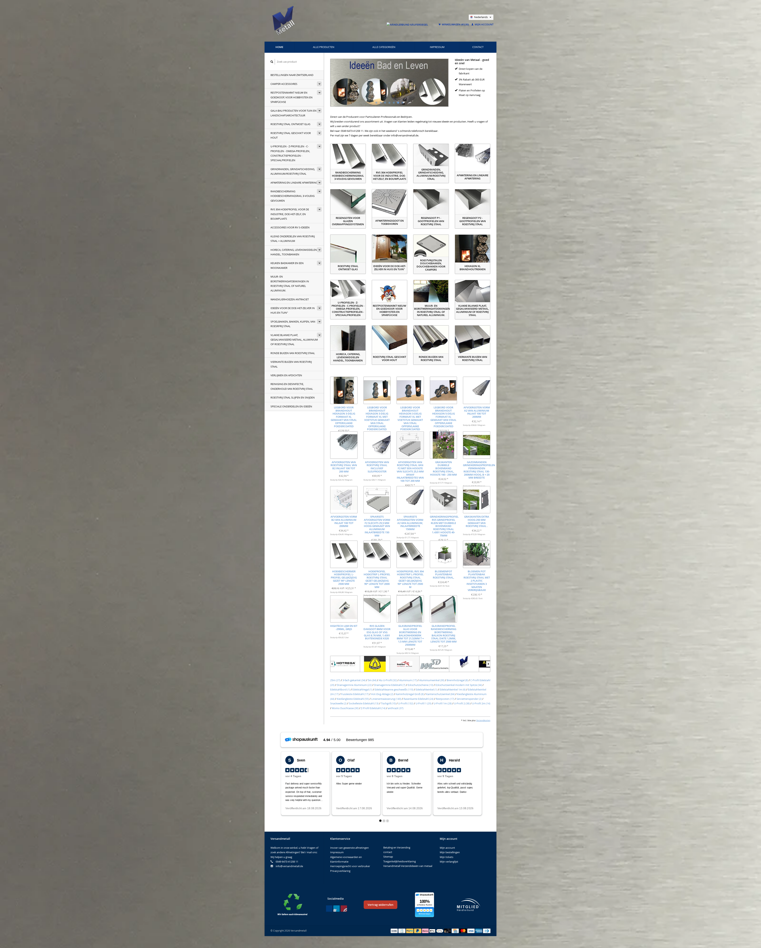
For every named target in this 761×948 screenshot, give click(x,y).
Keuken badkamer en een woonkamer (287, 265)
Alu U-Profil (388, 680)
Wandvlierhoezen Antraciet (290, 299)
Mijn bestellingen (450, 852)
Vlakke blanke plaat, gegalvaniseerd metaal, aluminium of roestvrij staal (294, 339)
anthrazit (395, 708)
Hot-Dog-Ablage (382, 694)
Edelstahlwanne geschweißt (394, 689)
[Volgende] (488, 664)
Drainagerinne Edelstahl (389, 685)
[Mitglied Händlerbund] (469, 904)
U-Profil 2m (481, 703)
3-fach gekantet (354, 680)
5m (372, 680)
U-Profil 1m (443, 703)
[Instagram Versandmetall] (344, 908)
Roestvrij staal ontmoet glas (290, 124)
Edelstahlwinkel (426, 689)
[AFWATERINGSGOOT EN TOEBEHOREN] (389, 203)
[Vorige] (332, 664)
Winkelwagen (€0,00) (455, 24)
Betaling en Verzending (396, 847)
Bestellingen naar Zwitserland (292, 75)
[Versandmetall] (405, 664)
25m (335, 680)
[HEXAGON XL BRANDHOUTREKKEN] (472, 248)
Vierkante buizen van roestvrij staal (291, 364)
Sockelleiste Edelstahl (364, 703)
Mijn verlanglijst (449, 861)
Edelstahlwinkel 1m (453, 689)
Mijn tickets (446, 857)
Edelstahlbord (340, 689)
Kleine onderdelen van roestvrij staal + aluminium (293, 239)
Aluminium (408, 680)
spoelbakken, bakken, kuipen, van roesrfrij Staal (293, 324)
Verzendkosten (483, 720)
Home (279, 47)
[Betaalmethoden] (395, 930)
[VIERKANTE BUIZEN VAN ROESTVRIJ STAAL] (472, 339)
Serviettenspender (469, 699)
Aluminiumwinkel (432, 680)
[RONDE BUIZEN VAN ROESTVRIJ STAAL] (431, 339)
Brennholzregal (457, 680)
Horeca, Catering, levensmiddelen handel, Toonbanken (294, 252)
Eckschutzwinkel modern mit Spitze (458, 685)
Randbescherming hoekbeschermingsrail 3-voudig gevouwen (293, 196)
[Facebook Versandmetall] (329, 908)
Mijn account (483, 24)
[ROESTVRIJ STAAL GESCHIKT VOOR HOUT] (389, 339)
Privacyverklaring (340, 871)
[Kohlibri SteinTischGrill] (345, 664)
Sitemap (388, 856)
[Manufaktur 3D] (375, 664)
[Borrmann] (464, 664)
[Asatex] (434, 664)
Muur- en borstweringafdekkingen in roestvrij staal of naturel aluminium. (290, 283)
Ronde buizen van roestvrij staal (293, 353)
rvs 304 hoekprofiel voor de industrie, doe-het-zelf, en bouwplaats (290, 214)
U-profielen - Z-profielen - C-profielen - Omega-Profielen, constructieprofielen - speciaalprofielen (290, 153)
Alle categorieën (383, 47)
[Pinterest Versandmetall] (336, 908)
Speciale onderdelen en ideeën (291, 406)
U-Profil (405, 703)
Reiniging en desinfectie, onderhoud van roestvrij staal (292, 386)
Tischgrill (388, 703)
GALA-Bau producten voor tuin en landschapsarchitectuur (293, 113)
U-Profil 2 (462, 703)
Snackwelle (338, 703)
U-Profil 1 (423, 703)
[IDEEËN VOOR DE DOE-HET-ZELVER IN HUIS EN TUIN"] (389, 248)
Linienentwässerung (386, 699)
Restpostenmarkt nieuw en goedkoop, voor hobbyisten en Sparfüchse (292, 97)
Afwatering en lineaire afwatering (294, 182)
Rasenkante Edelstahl (418, 699)
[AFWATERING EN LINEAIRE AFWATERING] (472, 158)
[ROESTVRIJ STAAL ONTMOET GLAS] (348, 248)
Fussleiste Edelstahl (355, 694)
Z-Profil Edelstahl (373, 708)
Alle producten (323, 47)
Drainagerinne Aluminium (354, 685)
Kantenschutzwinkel (440, 694)
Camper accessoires (284, 84)
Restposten (445, 699)
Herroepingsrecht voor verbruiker (350, 866)
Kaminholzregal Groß (410, 694)
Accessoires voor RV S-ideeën (290, 227)
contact (478, 47)
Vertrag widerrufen (380, 905)
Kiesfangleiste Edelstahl (353, 699)
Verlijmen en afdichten (286, 375)
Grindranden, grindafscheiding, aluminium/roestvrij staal (293, 171)
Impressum (437, 47)
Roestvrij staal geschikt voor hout (291, 135)
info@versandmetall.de (289, 866)
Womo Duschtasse (345, 708)
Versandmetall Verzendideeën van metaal (407, 866)
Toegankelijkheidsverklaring (399, 861)
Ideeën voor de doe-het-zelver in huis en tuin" (293, 310)
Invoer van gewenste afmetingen (349, 847)
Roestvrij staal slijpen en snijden (293, 397)
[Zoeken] (272, 62)
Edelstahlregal (362, 689)
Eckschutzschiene (420, 685)
